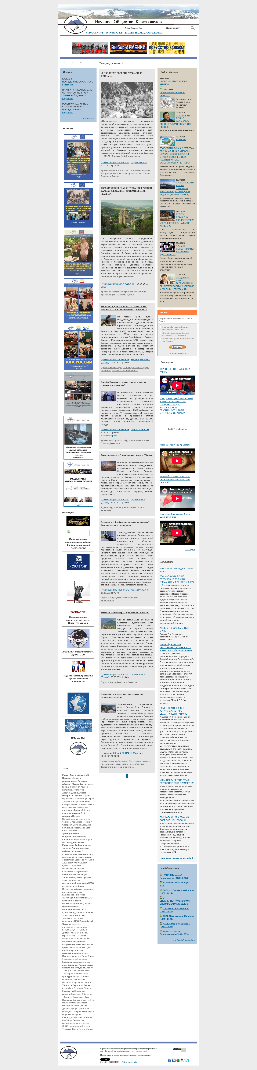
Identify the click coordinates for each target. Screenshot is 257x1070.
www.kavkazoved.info (140, 1051)
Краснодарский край (72, 1017)
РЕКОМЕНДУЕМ (142, 33)
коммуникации (115, 367)
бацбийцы (67, 1020)
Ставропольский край (83, 1011)
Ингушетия (67, 889)
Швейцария (82, 807)
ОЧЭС (65, 1026)
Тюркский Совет (70, 1029)
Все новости (88, 118)
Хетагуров (67, 985)
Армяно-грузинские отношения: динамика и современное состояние (122, 696)
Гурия (84, 956)
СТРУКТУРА (102, 33)
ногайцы (66, 950)
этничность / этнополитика (125, 370)
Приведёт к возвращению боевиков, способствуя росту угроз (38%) (175, 334)
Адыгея (84, 787)
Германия (78, 988)
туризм (87, 845)
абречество (81, 959)
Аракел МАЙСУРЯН (140, 590)
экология (66, 848)
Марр (82, 895)
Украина (77, 933)
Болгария (67, 982)
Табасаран (67, 973)
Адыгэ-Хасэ (78, 912)
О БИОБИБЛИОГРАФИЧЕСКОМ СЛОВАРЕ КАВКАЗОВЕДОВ (175, 901)
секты (71, 991)
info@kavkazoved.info (129, 1062)
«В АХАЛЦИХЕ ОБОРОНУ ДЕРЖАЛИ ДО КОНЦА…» (121, 74)
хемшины (67, 930)
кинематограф (69, 883)
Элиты (91, 956)
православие (78, 828)
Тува (87, 997)
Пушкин (73, 1003)
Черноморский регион (79, 1026)
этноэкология (68, 927)
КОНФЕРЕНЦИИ (116, 33)
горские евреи (69, 936)
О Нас (127, 28)
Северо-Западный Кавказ (74, 804)
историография (108, 173)
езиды (78, 994)
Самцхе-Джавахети (116, 294)
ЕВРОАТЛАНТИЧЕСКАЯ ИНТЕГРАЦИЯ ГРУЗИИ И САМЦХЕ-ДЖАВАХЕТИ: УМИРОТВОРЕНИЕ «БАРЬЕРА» (126, 190)
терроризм (75, 801)
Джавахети (82, 936)
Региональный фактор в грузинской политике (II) (125, 612)
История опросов (177, 353)
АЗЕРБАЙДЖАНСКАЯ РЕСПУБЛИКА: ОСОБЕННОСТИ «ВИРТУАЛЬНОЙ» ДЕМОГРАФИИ (176, 647)
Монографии (166, 568)
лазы (64, 965)
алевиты (85, 1000)
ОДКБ (88, 947)
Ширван (76, 982)
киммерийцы (68, 994)
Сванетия (132, 682)
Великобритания (70, 819)
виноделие (85, 938)
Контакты (134, 28)
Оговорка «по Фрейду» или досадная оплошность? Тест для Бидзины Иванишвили (125, 524)
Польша (76, 816)
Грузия (146, 170)
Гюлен (87, 985)
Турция (115, 176)
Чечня (91, 804)
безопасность (69, 959)
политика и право (125, 173)
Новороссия (78, 997)
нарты (91, 784)
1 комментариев (109, 435)
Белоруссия (78, 1020)
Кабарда (66, 962)
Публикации (107, 162)
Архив (163, 571)
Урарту (82, 1029)
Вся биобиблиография (184, 940)
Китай (83, 839)
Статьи (190, 568)
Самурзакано (68, 871)
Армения (105, 170)
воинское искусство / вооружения (126, 170)
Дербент (66, 1008)
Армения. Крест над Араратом (175, 445)
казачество (84, 819)
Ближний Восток (82, 810)
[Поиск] (192, 28)
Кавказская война (84, 944)
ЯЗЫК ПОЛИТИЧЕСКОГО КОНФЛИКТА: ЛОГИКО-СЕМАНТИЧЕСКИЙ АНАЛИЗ (173, 711)
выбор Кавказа (77, 970)
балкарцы (83, 953)
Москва (89, 1029)
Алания (74, 874)
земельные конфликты (73, 918)
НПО (76, 921)
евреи (65, 813)
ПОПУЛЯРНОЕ (121, 162)
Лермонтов (78, 985)
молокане (80, 947)
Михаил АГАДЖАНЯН (124, 284)
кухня (76, 938)
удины (65, 915)
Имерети (66, 956)
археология (68, 810)
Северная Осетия (71, 825)
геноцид (66, 1005)
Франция (82, 874)
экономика (106, 370)
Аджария (105, 507)
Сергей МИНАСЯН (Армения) (128, 753)
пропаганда (81, 927)
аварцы (88, 903)
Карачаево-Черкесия (82, 822)
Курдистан (67, 912)
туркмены (87, 1017)
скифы (85, 933)
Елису (81, 903)
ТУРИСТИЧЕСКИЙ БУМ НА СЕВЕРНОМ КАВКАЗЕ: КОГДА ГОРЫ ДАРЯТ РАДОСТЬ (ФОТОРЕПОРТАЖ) (177, 189)
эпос (87, 970)
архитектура (77, 950)
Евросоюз (79, 860)
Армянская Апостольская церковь (134, 761)
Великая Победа (79, 1005)
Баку (72, 877)
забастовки (67, 938)
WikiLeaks (89, 860)
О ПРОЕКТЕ (91, 33)
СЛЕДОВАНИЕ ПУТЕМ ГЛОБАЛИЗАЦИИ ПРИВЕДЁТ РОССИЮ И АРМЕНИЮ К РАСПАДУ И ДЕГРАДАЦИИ (177, 283)
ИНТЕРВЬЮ (129, 33)
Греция (74, 1008)
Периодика (179, 568)
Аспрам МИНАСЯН (140, 429)
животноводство (81, 1023)
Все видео (190, 549)
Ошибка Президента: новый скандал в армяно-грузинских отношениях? (123, 384)
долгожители (75, 924)
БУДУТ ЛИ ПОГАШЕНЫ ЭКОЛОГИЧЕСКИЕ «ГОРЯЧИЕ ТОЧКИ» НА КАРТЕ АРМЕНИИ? (177, 220)
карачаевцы (68, 798)
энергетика (128, 767)
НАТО (91, 883)
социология (68, 921)
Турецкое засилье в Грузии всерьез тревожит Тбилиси (126, 455)
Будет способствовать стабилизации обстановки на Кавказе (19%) (175, 328)
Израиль (82, 836)
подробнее (67, 85)
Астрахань (67, 1023)
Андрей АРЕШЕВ (139, 162)
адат (88, 828)
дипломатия (74, 880)
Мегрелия (76, 956)
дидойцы (87, 795)
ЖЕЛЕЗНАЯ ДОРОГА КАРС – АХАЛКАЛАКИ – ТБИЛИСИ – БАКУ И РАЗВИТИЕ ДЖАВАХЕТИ (124, 308)
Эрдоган (88, 988)
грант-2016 (84, 1008)
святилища (67, 898)
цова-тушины (68, 947)
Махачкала (85, 982)
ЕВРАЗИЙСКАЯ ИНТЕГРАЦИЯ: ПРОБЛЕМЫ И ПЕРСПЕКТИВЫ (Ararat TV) (175, 479)
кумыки (75, 930)
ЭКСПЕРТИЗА (156, 33)
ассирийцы (67, 988)
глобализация (81, 798)
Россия (137, 173)
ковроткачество (80, 973)
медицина (67, 1011)
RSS (140, 28)
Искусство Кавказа (71, 1000)
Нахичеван (79, 991)
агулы (87, 962)
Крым (65, 991)
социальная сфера (71, 1014)
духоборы (82, 1003)
